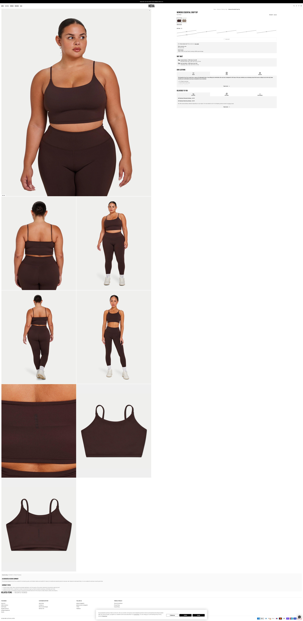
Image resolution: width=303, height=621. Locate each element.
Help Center (41, 603)
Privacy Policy (117, 605)
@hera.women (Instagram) (82, 605)
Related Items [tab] (6, 592)
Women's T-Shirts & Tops (222, 9)
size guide (197, 43)
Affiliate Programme (5, 610)
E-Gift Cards (3, 606)
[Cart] (301, 6)
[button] (294, 6)
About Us (3, 603)
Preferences (172, 615)
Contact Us (41, 605)
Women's (158, 1)
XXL (186, 34)
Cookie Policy (117, 606)
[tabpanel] (227, 81)
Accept (198, 615)
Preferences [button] (104, 616)
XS (186, 31)
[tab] (193, 74)
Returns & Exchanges (43, 606)
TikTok (77, 606)
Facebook (78, 608)
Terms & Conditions (118, 603)
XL (266, 31)
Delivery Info (41, 608)
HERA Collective (4, 605)
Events (2, 612)
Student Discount (5, 608)
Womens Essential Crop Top (234, 9)
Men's (153, 1)
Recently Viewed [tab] (20, 592)
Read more (226, 86)
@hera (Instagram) (80, 603)
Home (215, 9)
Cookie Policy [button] (136, 614)
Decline (185, 615)
